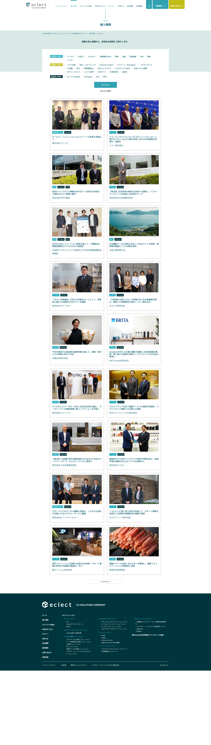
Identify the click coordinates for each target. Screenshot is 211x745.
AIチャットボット (73, 72)
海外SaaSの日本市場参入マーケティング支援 (147, 635)
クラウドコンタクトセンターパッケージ (114, 649)
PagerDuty (139, 629)
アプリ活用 (71, 65)
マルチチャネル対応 (122, 68)
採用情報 (139, 6)
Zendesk (77, 76)
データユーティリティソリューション (113, 624)
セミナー (112, 6)
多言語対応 (114, 72)
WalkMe (138, 631)
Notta (68, 626)
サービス (70, 56)
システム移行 (89, 72)
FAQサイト (102, 72)
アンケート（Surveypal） (126, 65)
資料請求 (45, 648)
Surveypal (88, 76)
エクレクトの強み (86, 6)
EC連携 (70, 68)
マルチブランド (146, 65)
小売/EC (81, 56)
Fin (68, 76)
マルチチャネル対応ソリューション (78, 639)
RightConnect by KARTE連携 (110, 643)
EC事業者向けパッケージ (109, 651)
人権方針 (63, 665)
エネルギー (92, 56)
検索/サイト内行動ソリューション (78, 649)
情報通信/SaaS (105, 56)
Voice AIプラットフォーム (75, 624)
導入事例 (74, 6)
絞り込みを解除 (105, 91)
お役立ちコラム (100, 6)
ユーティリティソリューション (111, 626)
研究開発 (133, 56)
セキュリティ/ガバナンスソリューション (114, 622)
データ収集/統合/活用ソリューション (79, 642)
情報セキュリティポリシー (79, 665)
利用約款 (45, 657)
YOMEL (103, 638)
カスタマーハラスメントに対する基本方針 (105, 665)
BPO (78, 68)
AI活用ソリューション (74, 644)
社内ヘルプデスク (104, 68)
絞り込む (105, 85)
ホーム (44, 615)
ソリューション (60, 6)
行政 (141, 56)
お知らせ (121, 6)
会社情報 (130, 6)
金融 (124, 56)
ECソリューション (72, 646)
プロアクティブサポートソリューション (114, 629)
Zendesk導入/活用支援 (74, 633)
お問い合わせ (46, 652)
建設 (149, 56)
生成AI (124, 72)
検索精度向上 (89, 68)
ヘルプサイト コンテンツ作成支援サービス (150, 626)
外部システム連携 (140, 68)
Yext (97, 76)
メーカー (70, 60)
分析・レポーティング (87, 65)
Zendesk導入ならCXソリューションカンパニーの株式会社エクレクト (64, 33)
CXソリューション (68, 615)
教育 (116, 56)
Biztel (103, 635)
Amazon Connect (106, 65)
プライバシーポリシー (49, 665)
